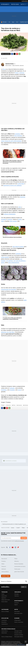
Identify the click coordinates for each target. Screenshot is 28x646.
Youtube (12, 547)
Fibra (14, 405)
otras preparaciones (13, 262)
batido (20, 219)
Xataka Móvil (4, 595)
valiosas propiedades (9, 214)
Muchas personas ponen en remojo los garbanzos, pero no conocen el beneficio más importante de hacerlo (15, 524)
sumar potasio (5, 257)
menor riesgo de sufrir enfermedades (11, 141)
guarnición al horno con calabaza (12, 185)
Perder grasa (17, 569)
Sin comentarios (6, 53)
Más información (21, 644)
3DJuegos (16, 594)
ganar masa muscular (19, 571)
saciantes (22, 197)
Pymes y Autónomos (18, 622)
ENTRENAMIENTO (5, 4)
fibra (4, 69)
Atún (17, 22)
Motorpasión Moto (18, 613)
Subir (22, 586)
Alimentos (8, 405)
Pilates (23, 527)
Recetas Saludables (18, 563)
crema (19, 390)
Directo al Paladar (5, 611)
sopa (2, 221)
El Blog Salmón (17, 620)
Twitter (14, 54)
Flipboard (17, 54)
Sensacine (16, 602)
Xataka (2, 594)
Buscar (26, 581)
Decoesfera (3, 622)
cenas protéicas (5, 571)
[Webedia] (25, 1)
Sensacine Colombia (18, 634)
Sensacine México (18, 632)
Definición (3, 569)
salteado (9, 219)
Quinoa (12, 527)
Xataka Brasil (4, 632)
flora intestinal (18, 135)
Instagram (15, 547)
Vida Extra (16, 595)
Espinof (16, 604)
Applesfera (3, 597)
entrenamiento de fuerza (19, 566)
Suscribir (23, 538)
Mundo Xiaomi (4, 601)
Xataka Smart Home (5, 599)
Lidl (9, 22)
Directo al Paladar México (6, 636)
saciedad (17, 134)
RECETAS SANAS (15, 4)
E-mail (19, 54)
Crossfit (18, 527)
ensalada (3, 219)
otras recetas (13, 221)
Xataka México (4, 630)
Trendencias (4, 620)
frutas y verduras (19, 72)
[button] (10, 64)
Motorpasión (17, 611)
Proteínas (3, 561)
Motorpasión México (18, 636)
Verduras (20, 405)
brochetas (4, 390)
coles (19, 207)
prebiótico (18, 253)
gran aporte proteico (18, 246)
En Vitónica (5, 159)
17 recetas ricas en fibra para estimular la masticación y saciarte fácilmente (12, 318)
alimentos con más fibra (7, 332)
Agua (13, 22)
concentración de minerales (8, 289)
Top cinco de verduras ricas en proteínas (12, 237)
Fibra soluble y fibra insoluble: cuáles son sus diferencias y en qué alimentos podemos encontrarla (13, 162)
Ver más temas (5, 576)
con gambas (9, 260)
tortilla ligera (20, 183)
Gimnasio (5, 22)
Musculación (4, 558)
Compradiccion (4, 624)
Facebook (12, 54)
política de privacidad (19, 540)
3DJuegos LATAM (18, 630)
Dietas (2, 563)
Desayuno (3, 566)
